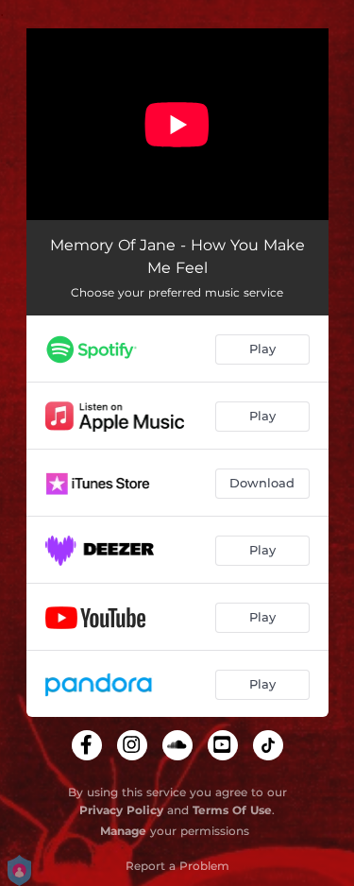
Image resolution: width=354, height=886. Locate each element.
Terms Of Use (232, 810)
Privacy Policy (121, 810)
